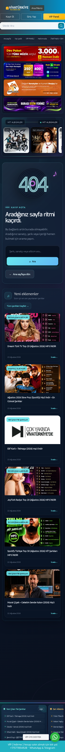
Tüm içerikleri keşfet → (18, 305)
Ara (32, 261)
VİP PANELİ (30, 38)
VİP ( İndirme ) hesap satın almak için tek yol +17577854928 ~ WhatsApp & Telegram (32, 746)
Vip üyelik (18, 38)
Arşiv (41, 709)
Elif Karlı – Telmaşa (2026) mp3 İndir (20, 716)
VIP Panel (54, 16)
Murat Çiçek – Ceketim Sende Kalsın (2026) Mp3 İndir (26, 721)
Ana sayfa (7, 38)
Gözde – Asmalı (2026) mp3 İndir (19, 726)
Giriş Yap (31, 16)
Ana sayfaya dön (19, 274)
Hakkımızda (42, 38)
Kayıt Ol (10, 16)
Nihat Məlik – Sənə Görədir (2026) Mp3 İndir (23, 732)
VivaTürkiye (17, 8)
